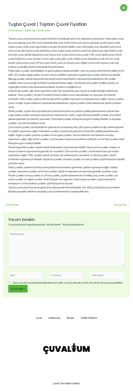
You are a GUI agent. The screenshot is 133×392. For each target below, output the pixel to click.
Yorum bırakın (15, 30)
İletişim (70, 317)
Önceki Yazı (11, 204)
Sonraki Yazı (121, 204)
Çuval (39, 317)
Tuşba (27, 30)
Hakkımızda (54, 317)
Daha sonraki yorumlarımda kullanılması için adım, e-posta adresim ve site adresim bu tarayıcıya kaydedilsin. (67, 282)
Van (34, 30)
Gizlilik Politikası (89, 317)
